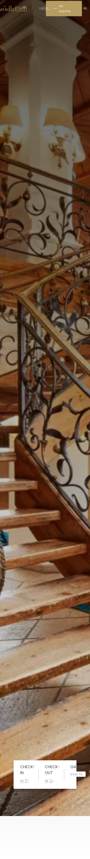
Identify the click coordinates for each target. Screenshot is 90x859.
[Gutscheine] (24, 8)
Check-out (52, 769)
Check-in (27, 769)
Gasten (78, 767)
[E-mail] (18, 8)
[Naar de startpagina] (45, 8)
